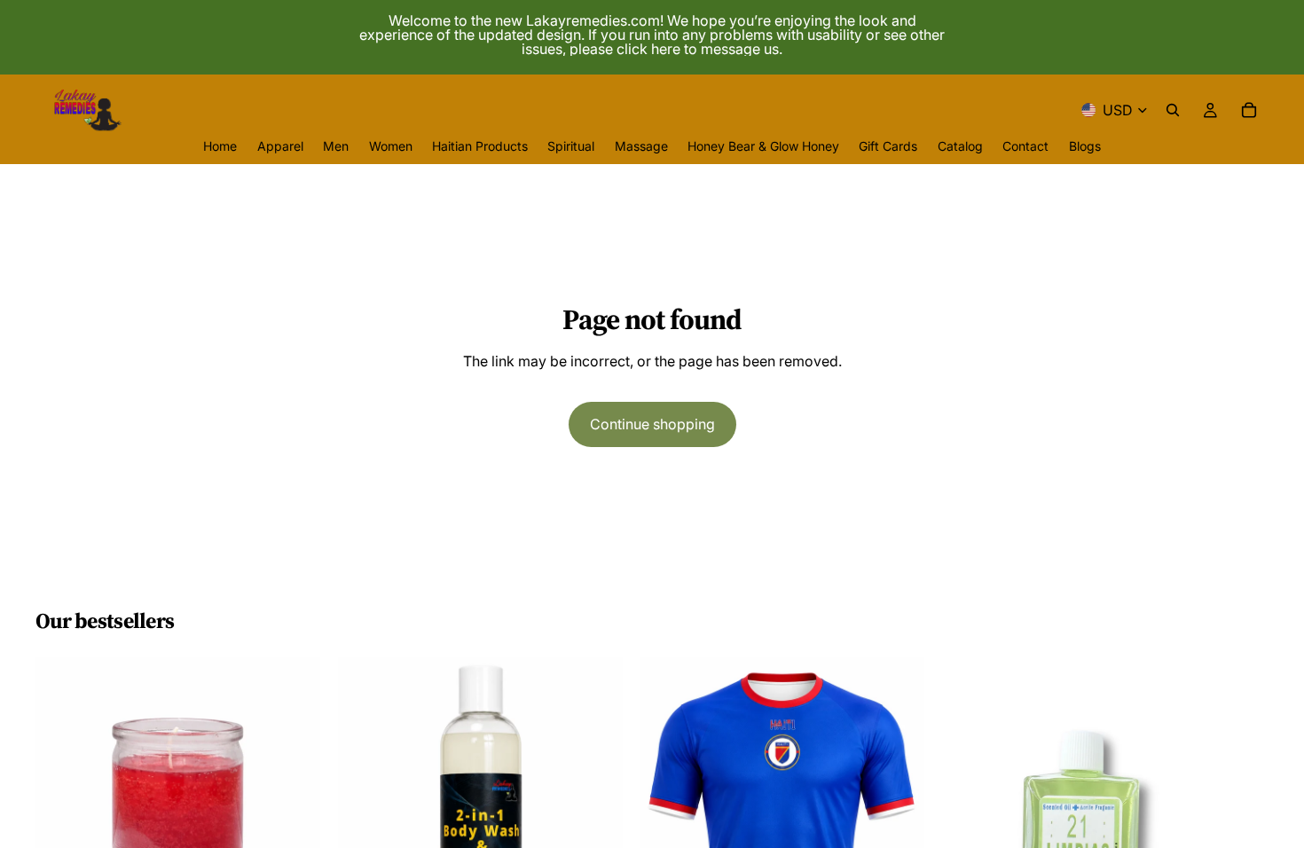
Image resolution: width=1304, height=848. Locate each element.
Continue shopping (652, 424)
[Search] (1172, 110)
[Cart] (1249, 110)
